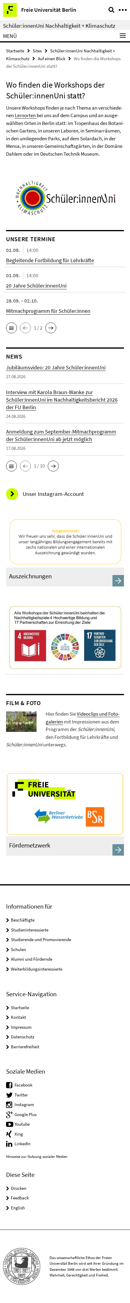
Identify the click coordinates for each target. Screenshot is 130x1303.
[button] (11, 328)
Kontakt (18, 1017)
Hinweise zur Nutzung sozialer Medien (36, 1156)
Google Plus (26, 1114)
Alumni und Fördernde (31, 959)
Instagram (24, 1104)
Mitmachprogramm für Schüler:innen (48, 310)
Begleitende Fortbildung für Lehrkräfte (50, 260)
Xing (19, 1134)
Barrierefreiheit (25, 1047)
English (18, 1208)
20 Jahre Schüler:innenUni (36, 285)
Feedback (20, 1198)
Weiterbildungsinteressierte (36, 969)
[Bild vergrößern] (21, 721)
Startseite (15, 51)
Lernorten (26, 115)
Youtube (22, 1124)
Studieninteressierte (29, 930)
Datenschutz (22, 1037)
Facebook (23, 1085)
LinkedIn (23, 1143)
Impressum (21, 1027)
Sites (37, 51)
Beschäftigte (22, 920)
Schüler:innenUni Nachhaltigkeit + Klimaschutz (59, 25)
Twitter (21, 1095)
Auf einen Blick (51, 58)
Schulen (18, 949)
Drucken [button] (18, 1188)
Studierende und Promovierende (41, 939)
